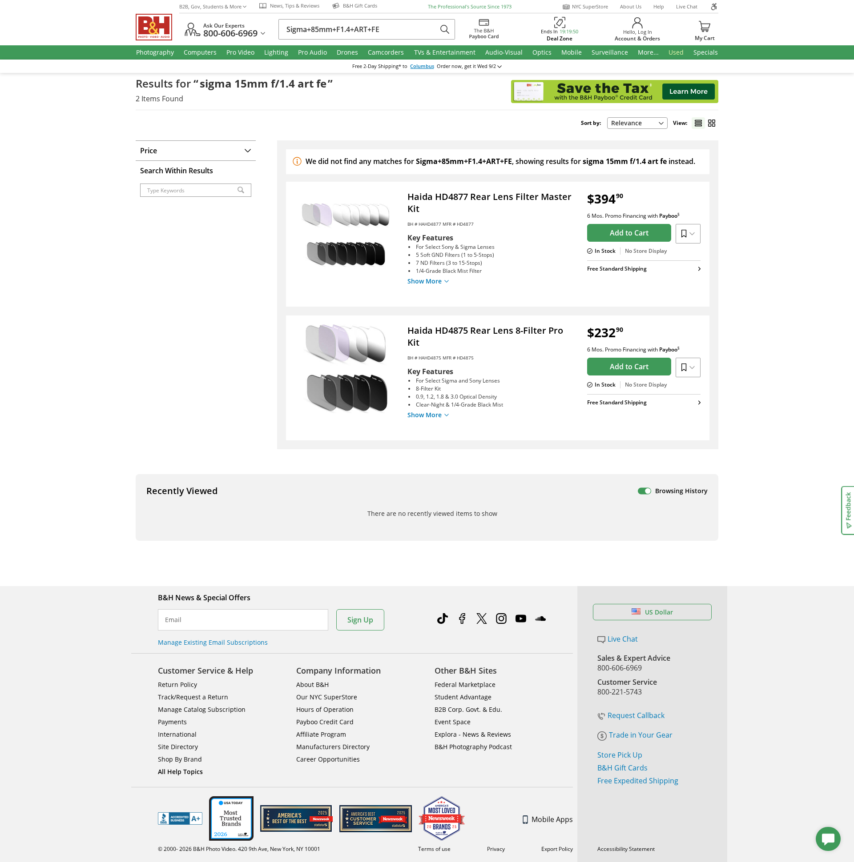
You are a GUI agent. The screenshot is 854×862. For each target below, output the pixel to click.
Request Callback (636, 715)
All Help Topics (180, 771)
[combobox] (637, 123)
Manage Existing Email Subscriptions (213, 642)
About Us (630, 6)
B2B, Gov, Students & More (210, 6)
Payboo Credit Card (325, 722)
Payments (172, 722)
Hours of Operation (325, 709)
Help (658, 6)
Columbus (422, 66)
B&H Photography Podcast (473, 746)
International (177, 734)
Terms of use (434, 849)
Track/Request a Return (193, 697)
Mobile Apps (552, 819)
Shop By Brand (180, 759)
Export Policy (557, 849)
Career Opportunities (328, 759)
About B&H (312, 684)
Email (173, 620)
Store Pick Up (619, 755)
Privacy (496, 849)
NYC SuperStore (590, 6)
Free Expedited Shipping (637, 781)
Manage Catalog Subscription (202, 709)
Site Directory (178, 746)
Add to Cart (629, 233)
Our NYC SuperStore (326, 697)
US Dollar (659, 612)
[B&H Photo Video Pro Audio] (157, 27)
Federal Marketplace (465, 684)
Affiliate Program (321, 734)
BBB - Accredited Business (180, 818)
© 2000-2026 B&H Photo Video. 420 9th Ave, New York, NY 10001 (239, 849)
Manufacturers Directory (333, 746)
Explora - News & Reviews (473, 734)
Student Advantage (463, 697)
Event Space (453, 722)
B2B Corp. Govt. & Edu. (468, 709)
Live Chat (686, 6)
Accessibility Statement (626, 849)
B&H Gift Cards (622, 768)
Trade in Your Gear (641, 735)
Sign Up (360, 620)
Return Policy (177, 684)
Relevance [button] (626, 123)
